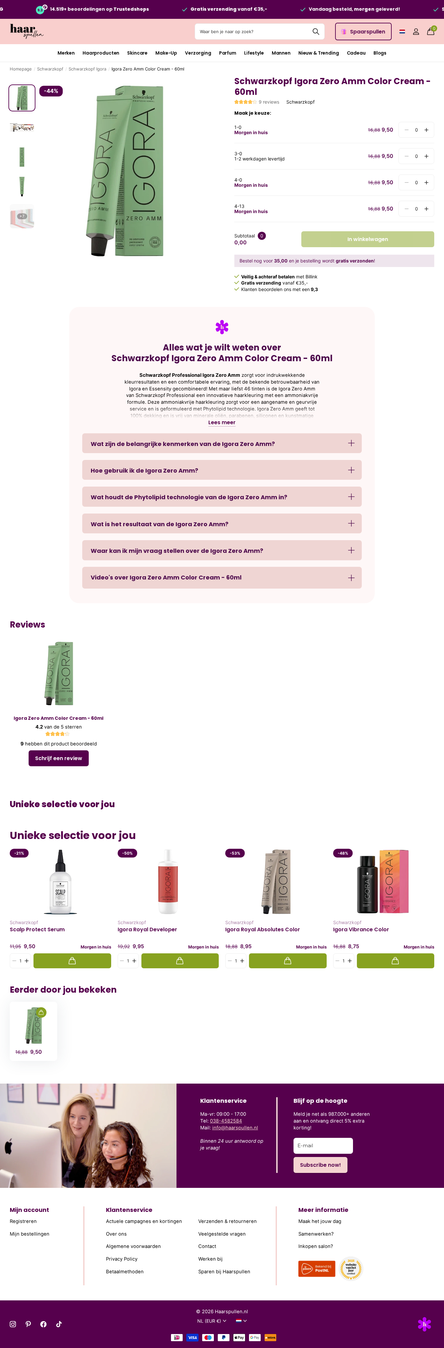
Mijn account (29, 1210)
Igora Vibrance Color (361, 929)
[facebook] (43, 1324)
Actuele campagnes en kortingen (144, 1222)
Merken (66, 53)
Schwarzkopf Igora (87, 68)
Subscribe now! (320, 1165)
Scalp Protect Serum (37, 929)
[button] (426, 130)
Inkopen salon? (315, 1247)
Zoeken (316, 31)
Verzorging (198, 53)
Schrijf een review (58, 758)
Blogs (379, 53)
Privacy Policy (121, 1259)
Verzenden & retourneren (227, 1222)
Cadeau (356, 53)
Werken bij (210, 1259)
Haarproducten (101, 53)
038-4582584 (226, 1121)
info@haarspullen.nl (235, 1128)
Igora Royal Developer (147, 929)
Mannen (281, 53)
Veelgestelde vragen (222, 1234)
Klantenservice (129, 1210)
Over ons (116, 1234)
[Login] (416, 31)
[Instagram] (13, 1324)
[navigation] (22, 98)
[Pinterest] (28, 1324)
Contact (207, 1247)
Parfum (227, 53)
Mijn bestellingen (29, 1234)
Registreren (23, 1222)
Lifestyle (254, 53)
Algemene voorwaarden (133, 1247)
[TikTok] (59, 1324)
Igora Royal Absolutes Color (262, 929)
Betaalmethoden (125, 1272)
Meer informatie (323, 1210)
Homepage (21, 68)
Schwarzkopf (50, 68)
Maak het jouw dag (319, 1222)
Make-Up (166, 53)
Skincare (137, 53)
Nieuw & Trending (318, 53)
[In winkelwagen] (72, 961)
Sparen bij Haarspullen (224, 1272)
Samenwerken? (316, 1234)
